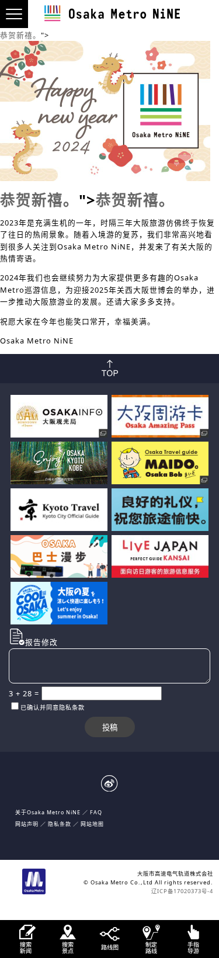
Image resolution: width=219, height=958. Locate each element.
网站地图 (92, 824)
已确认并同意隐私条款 (52, 707)
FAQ (96, 812)
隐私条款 (59, 824)
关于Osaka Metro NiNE (48, 812)
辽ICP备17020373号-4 (182, 891)
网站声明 (27, 824)
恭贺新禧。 (20, 35)
